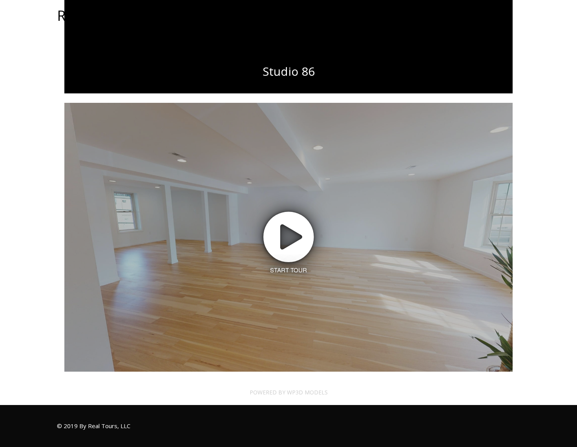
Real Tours (92, 15)
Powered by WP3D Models (289, 392)
